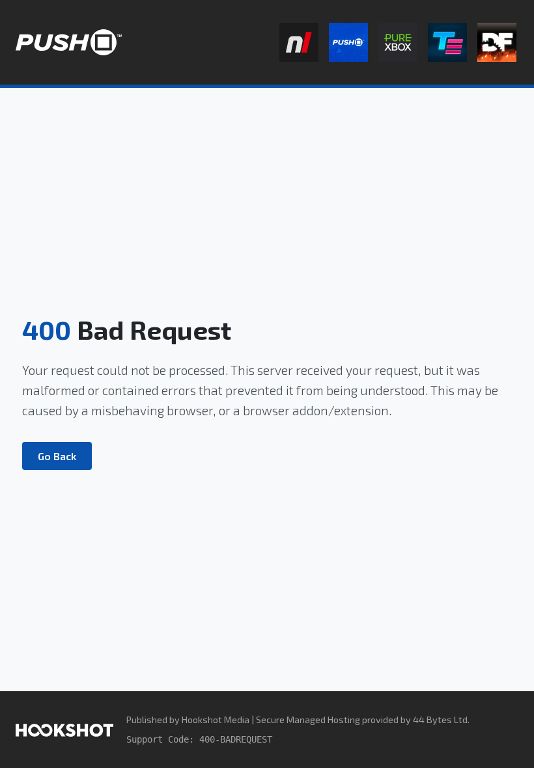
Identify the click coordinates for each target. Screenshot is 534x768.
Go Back (57, 456)
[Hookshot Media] (64, 729)
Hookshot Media (215, 719)
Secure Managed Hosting (308, 719)
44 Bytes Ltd (440, 719)
